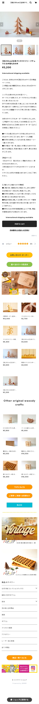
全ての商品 (6, 647)
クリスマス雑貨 (7, 628)
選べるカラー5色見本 (19, 264)
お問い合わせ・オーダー (19, 255)
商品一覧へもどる (19, 658)
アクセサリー (6, 634)
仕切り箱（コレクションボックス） (13, 588)
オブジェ (4, 621)
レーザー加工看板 (8, 641)
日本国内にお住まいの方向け (19, 230)
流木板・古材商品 (8, 608)
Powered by (17, 683)
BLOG (19, 505)
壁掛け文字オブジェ (8, 595)
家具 (3, 602)
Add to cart (19, 224)
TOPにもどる (19, 487)
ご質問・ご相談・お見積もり (19, 496)
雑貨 (3, 615)
